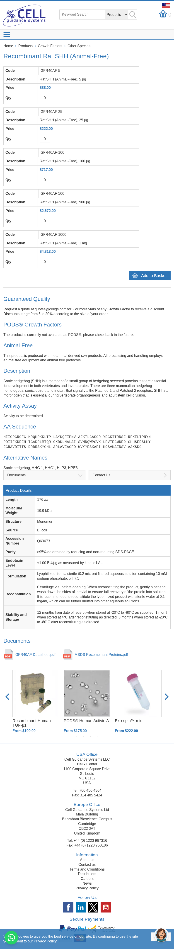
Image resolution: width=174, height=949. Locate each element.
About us (87, 860)
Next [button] (167, 697)
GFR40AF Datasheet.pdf (35, 655)
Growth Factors (50, 46)
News (87, 883)
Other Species (79, 46)
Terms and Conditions (87, 869)
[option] (35, 701)
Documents (16, 475)
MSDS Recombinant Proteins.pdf (101, 655)
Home (8, 46)
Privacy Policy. (45, 941)
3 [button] (90, 736)
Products (25, 46)
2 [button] (83, 736)
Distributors (87, 874)
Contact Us (101, 475)
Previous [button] (7, 697)
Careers (87, 879)
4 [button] (97, 736)
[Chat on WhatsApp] (11, 937)
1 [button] (77, 736)
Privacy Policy (87, 888)
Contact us (87, 864)
